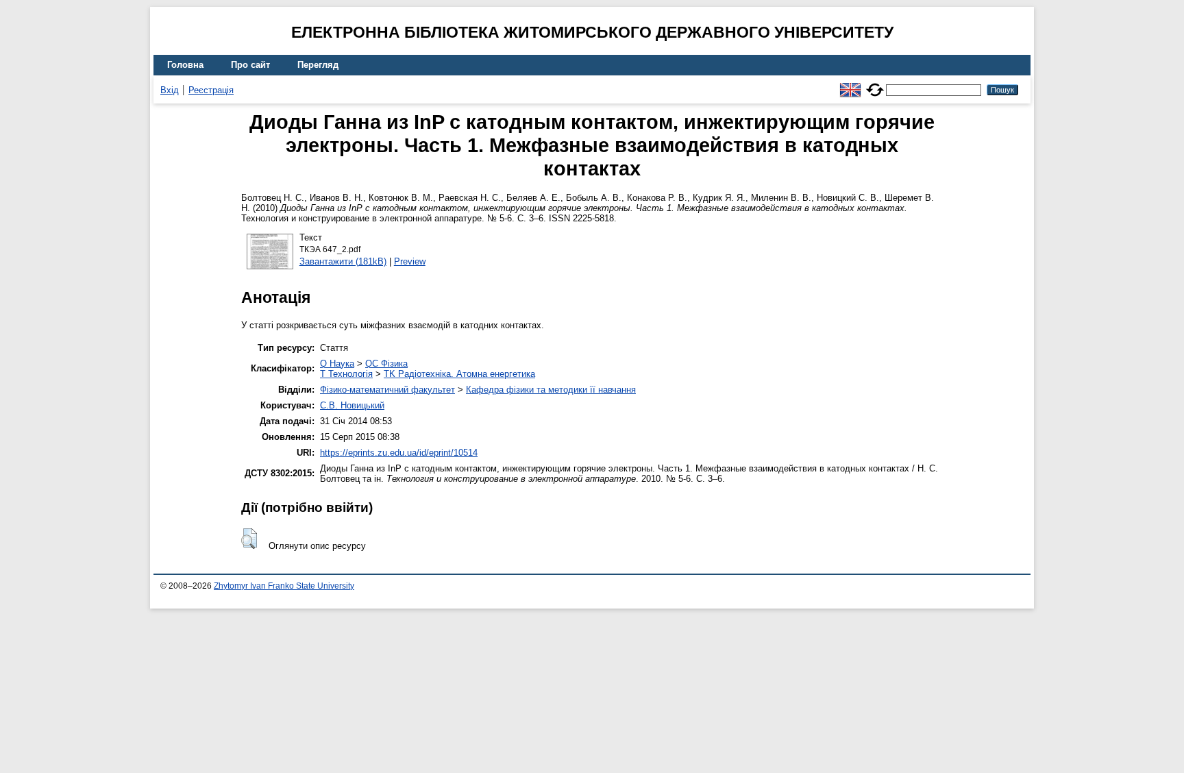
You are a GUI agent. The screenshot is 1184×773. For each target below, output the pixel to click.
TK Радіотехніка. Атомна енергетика (459, 374)
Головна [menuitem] (185, 65)
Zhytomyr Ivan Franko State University (284, 586)
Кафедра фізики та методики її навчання (551, 389)
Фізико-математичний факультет (387, 389)
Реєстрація (211, 90)
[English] (850, 84)
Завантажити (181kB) (342, 261)
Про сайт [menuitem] (250, 65)
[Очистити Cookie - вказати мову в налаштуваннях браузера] (875, 84)
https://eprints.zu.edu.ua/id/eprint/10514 (399, 452)
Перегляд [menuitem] (317, 65)
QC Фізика (386, 363)
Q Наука (337, 363)
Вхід (169, 90)
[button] (249, 538)
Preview (410, 261)
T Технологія (346, 374)
